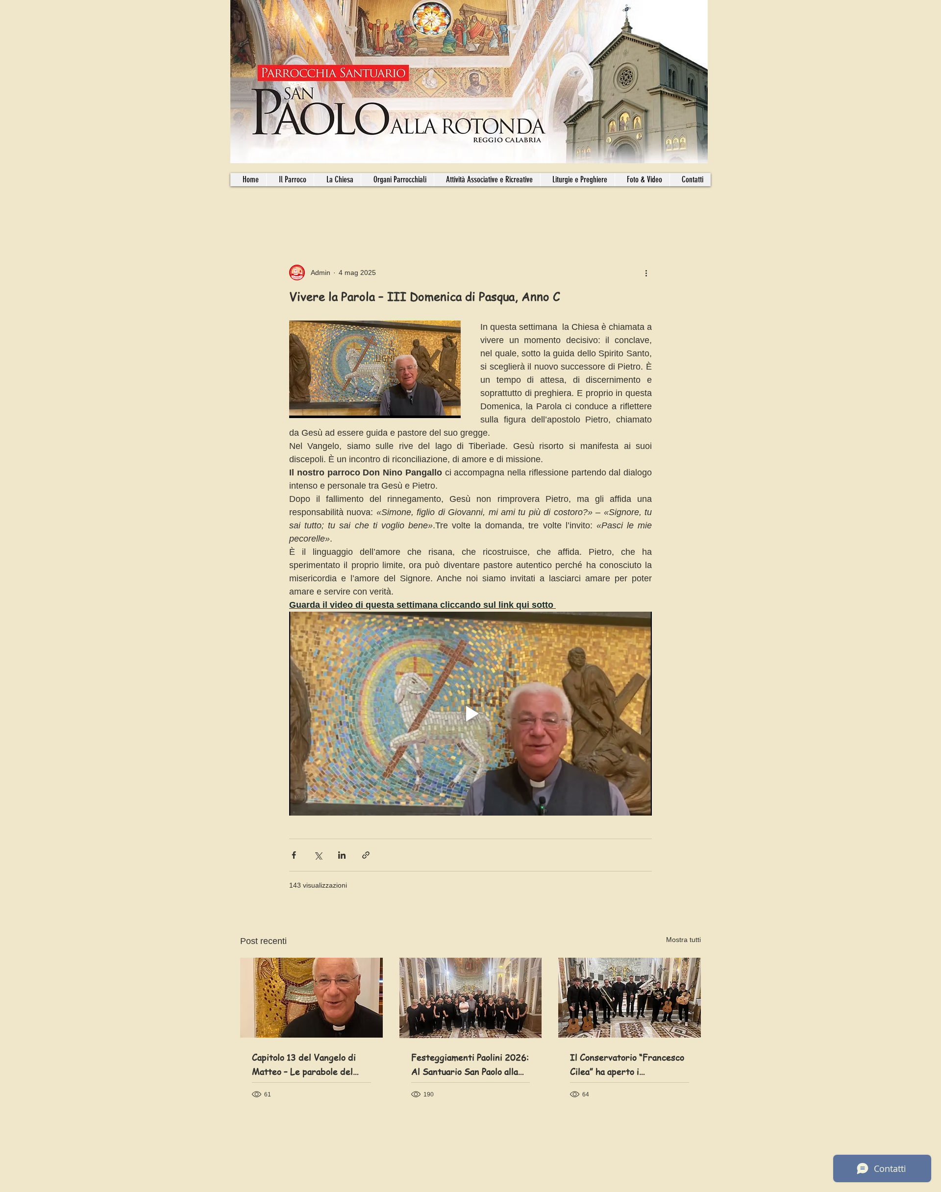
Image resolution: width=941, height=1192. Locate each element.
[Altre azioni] (646, 272)
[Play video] (470, 714)
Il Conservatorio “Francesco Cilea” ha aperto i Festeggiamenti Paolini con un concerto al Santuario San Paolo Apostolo (628, 1064)
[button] (397, 179)
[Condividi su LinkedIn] (342, 855)
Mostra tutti (683, 940)
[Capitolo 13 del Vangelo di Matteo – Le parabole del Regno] (311, 998)
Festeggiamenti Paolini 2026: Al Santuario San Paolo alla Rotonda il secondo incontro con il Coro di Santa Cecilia (470, 1064)
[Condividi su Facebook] (293, 855)
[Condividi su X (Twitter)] (317, 855)
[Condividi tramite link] (366, 855)
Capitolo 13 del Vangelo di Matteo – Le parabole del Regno (304, 1064)
